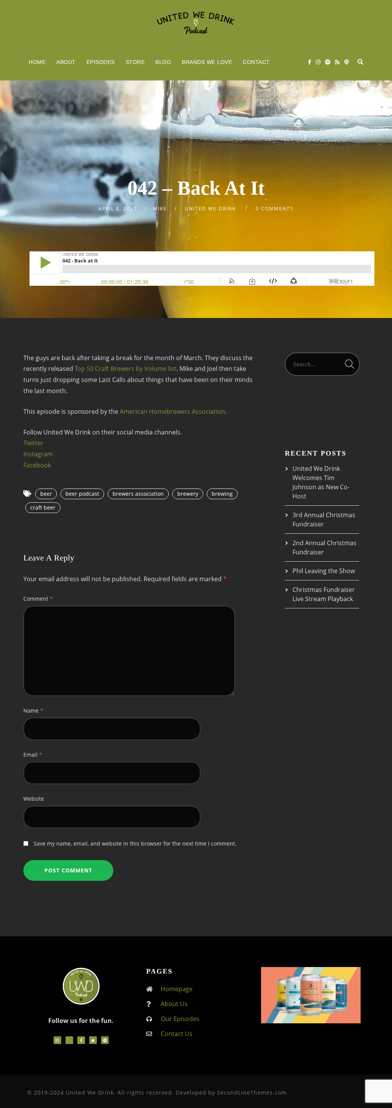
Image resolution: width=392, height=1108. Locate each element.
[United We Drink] (195, 22)
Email (32, 754)
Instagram (38, 454)
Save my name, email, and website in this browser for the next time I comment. (135, 843)
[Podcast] (346, 62)
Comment (38, 598)
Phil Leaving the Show (323, 571)
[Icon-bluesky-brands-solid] (69, 1040)
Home (37, 62)
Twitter (33, 443)
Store (135, 62)
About (66, 62)
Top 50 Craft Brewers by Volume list (125, 368)
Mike (160, 208)
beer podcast (82, 493)
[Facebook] (309, 62)
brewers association (138, 493)
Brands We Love (207, 62)
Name (33, 710)
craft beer (43, 507)
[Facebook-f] (81, 1040)
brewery (187, 493)
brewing (222, 493)
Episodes (101, 62)
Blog (163, 62)
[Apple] (93, 1040)
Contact (256, 62)
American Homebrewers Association (172, 411)
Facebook (37, 465)
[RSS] (337, 62)
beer (46, 493)
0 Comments (275, 208)
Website (33, 798)
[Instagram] (318, 62)
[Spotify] (328, 62)
